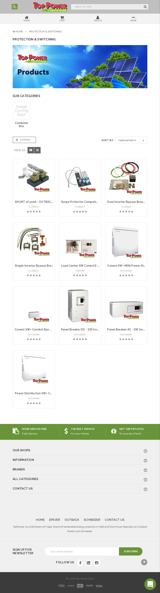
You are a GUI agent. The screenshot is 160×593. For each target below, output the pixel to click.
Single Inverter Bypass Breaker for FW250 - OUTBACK (52, 265)
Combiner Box (21, 124)
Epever (54, 520)
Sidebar (24, 140)
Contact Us (114, 520)
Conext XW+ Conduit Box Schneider (39, 329)
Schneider (92, 520)
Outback (72, 520)
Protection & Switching (45, 31)
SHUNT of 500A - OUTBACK (34, 201)
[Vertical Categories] (15, 6)
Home (19, 31)
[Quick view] (33, 170)
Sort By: (107, 140)
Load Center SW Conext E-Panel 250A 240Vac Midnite (98, 265)
